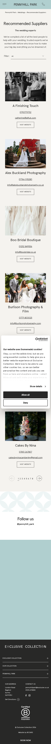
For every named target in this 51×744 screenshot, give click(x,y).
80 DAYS (30, 732)
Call (44, 2)
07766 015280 (25, 179)
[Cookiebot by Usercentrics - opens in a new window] (36, 339)
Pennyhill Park (10, 12)
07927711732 (25, 112)
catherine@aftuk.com (25, 118)
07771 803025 (25, 318)
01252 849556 (25, 246)
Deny (25, 403)
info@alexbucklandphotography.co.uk (25, 185)
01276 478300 (30, 690)
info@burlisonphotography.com (25, 323)
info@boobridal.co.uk (25, 252)
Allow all (26, 395)
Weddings (21, 12)
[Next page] (39, 479)
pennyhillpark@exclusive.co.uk (37, 687)
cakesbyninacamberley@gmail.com (25, 457)
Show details (36, 386)
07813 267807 (25, 452)
